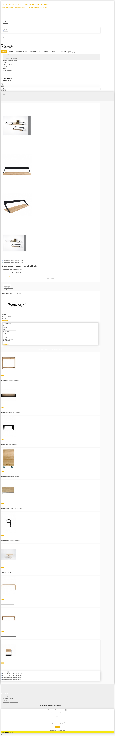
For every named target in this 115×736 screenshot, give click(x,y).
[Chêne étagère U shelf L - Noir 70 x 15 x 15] (8, 404)
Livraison (5, 696)
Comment (5, 337)
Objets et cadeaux (7, 64)
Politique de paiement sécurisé (10, 702)
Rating (4, 333)
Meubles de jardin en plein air (10, 60)
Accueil (69, 51)
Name (4, 325)
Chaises (8, 57)
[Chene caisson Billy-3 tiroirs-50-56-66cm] (8, 468)
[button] (21, 51)
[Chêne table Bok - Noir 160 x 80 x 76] (8, 436)
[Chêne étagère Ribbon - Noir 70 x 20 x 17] (11, 674)
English (5, 29)
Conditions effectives (8, 698)
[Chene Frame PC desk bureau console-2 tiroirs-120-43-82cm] (8, 372)
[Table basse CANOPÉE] (8, 564)
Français (6, 30)
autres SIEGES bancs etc (11, 58)
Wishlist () (3, 34)
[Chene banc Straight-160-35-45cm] (8, 628)
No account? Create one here (57, 730)
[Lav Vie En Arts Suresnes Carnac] (7, 48)
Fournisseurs (5, 23)
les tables (8, 55)
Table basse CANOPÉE (6, 572)
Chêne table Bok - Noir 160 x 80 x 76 (9, 444)
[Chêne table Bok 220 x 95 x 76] (8, 596)
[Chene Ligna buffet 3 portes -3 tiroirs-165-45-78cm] (8, 500)
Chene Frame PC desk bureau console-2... (10, 380)
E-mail (57, 716)
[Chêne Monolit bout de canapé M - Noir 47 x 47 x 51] (8, 660)
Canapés (5, 62)
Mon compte (6, 700)
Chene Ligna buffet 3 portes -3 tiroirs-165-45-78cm (12, 508)
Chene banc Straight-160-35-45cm (8, 636)
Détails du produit (8, 288)
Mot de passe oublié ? (57, 724)
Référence (5, 316)
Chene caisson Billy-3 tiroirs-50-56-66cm (10, 476)
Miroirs (5, 66)
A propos (5, 21)
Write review (5, 320)
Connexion (58, 727)
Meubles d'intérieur (72, 53)
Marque (4, 314)
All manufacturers (7, 70)
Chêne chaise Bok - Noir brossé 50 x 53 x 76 (10, 540)
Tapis (4, 68)
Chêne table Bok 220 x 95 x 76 (7, 604)
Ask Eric (2, 375)
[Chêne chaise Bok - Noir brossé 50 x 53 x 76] (8, 532)
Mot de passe (57, 720)
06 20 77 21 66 (50, 278)
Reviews (6, 290)
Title (4, 329)
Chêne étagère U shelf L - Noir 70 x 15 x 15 (10, 412)
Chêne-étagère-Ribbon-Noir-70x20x (13, 273)
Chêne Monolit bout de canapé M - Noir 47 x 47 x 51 (12, 668)
